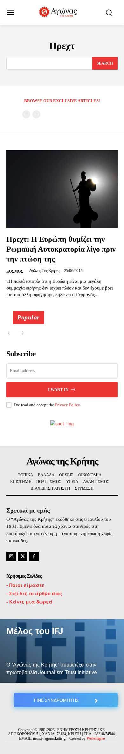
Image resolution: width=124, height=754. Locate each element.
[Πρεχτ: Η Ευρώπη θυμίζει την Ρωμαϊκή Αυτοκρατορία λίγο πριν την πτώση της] (62, 189)
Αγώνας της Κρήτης (44, 270)
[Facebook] (34, 556)
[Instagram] (11, 556)
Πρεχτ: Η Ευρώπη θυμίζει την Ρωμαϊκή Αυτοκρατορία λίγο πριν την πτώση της (61, 249)
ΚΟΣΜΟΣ (14, 271)
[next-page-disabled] (36, 114)
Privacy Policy (67, 404)
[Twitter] (22, 556)
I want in (58, 389)
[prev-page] (26, 114)
